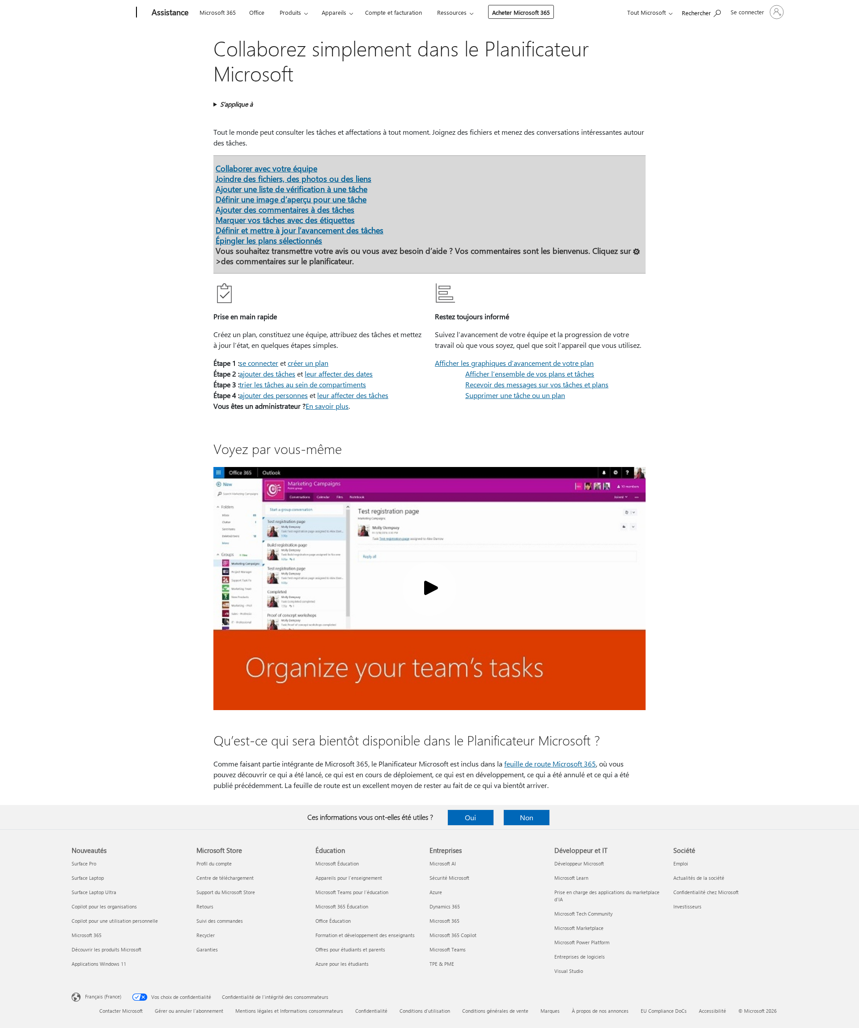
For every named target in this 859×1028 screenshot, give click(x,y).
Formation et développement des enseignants (365, 935)
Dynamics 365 (445, 906)
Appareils (334, 12)
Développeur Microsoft (579, 863)
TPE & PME (442, 963)
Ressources (452, 12)
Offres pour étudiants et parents (350, 949)
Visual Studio (568, 971)
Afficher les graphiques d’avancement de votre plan (514, 363)
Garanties (207, 949)
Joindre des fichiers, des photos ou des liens (293, 178)
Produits (290, 12)
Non (526, 817)
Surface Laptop (88, 877)
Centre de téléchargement (225, 877)
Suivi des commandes (219, 920)
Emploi (680, 863)
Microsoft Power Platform (581, 942)
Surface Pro (84, 863)
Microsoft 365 (218, 12)
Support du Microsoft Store (225, 892)
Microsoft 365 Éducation (341, 906)
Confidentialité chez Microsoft (706, 892)
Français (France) (103, 996)
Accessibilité (712, 1010)
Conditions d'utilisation (425, 1010)
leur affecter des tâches (352, 395)
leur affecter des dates (339, 373)
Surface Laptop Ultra (94, 892)
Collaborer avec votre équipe (266, 168)
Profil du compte (214, 863)
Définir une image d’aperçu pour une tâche (291, 199)
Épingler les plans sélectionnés (269, 240)
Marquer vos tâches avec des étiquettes (285, 219)
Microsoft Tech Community (583, 913)
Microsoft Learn (571, 877)
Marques (550, 1010)
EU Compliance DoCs (664, 1010)
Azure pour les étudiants (342, 963)
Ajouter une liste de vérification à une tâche (291, 189)
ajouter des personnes (273, 395)
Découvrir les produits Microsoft (106, 949)
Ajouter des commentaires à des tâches (285, 209)
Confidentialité (371, 1010)
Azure (436, 892)
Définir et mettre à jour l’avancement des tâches (299, 230)
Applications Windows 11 (99, 963)
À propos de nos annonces (600, 1010)
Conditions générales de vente (495, 1010)
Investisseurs (687, 906)
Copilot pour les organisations (104, 906)
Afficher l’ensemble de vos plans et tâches (529, 373)
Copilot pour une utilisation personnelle (115, 920)
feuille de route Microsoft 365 (550, 763)
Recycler (205, 935)
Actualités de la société (698, 877)
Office (256, 12)
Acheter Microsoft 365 (521, 12)
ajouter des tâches (267, 373)
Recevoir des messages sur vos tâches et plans (536, 384)
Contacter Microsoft (121, 1010)
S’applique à (236, 104)
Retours (204, 906)
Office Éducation (333, 920)
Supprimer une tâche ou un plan (515, 395)
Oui (470, 817)
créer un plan (308, 363)
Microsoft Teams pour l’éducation (351, 892)
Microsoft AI (443, 863)
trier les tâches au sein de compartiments (302, 384)
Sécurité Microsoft (449, 877)
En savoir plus (327, 406)
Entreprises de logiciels (579, 956)
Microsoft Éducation (337, 863)
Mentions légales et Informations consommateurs (289, 1010)
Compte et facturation (393, 12)
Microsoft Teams (448, 949)
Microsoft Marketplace (579, 928)
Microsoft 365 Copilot (453, 935)
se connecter (258, 363)
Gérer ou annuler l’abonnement (189, 1010)
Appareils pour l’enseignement (348, 877)
